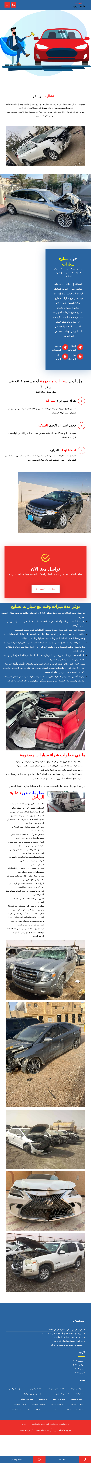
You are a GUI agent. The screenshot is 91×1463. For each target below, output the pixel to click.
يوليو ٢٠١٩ (79, 1369)
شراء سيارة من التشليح (57, 1404)
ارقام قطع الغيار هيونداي (34, 1388)
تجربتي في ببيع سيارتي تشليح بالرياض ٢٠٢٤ (66, 1329)
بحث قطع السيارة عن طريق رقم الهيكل (34, 1394)
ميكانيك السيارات (54, 1409)
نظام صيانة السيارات (16, 1409)
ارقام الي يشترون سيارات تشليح (55, 1388)
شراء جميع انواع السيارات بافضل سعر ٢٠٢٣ (66, 1337)
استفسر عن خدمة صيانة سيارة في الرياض (66, 1345)
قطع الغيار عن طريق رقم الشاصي (73, 1409)
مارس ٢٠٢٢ (78, 1365)
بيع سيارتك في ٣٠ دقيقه (59, 1399)
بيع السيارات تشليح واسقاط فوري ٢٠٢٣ (67, 1341)
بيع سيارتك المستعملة (76, 1399)
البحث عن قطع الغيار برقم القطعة (60, 1394)
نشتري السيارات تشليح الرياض (36, 1409)
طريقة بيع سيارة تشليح (20, 1404)
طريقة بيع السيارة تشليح (38, 1404)
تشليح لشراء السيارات (27, 1399)
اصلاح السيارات (78, 1394)
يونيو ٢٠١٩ (79, 1373)
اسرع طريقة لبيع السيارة (15, 1388)
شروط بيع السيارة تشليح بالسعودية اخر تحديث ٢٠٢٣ (62, 1333)
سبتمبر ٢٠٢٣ (78, 1361)
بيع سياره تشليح (43, 1399)
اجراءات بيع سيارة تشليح (75, 1388)
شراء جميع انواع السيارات (75, 1404)
